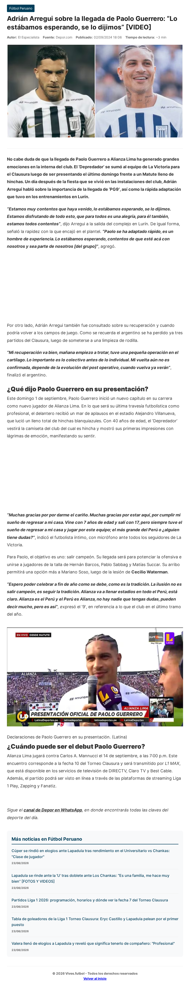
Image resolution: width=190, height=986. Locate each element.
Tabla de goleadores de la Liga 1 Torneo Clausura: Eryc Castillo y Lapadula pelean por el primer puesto (95, 921)
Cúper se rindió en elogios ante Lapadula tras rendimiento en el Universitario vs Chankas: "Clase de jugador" (91, 853)
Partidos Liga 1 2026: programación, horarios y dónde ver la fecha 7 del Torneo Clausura (90, 900)
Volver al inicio (95, 978)
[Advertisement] (95, 288)
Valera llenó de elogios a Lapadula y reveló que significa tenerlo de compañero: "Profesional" (93, 943)
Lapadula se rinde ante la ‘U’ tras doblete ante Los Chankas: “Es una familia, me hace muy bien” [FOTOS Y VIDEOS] (90, 878)
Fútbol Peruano (20, 8)
